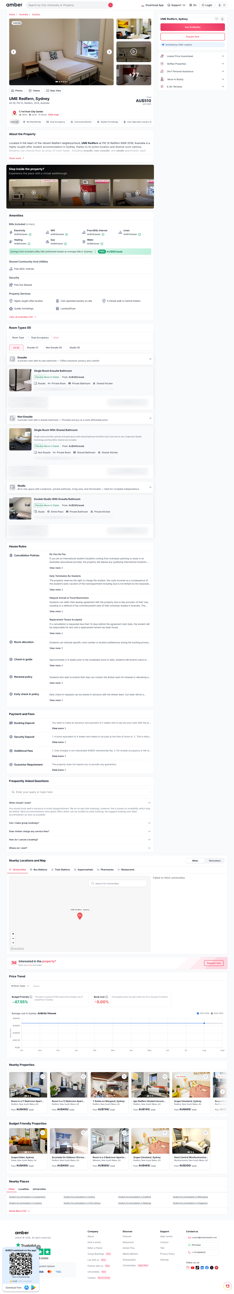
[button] (38, 1247)
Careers (92, 1277)
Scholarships (129, 1265)
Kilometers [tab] (215, 860)
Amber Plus (129, 1247)
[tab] (17, 869)
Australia (23, 14)
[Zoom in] (13, 933)
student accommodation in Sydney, (53, 146)
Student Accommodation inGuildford (134, 1196)
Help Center (166, 1236)
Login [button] (208, 5)
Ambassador (129, 1259)
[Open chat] (228, 1288)
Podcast (127, 1236)
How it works (94, 1242)
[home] (14, 5)
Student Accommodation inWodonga (134, 1202)
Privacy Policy (167, 1253)
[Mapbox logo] (17, 948)
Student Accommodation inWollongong (190, 1196)
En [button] (195, 5)
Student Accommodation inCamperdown (27, 1196)
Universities (93, 1271)
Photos (19, 90)
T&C (162, 1247)
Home (12, 14)
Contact (164, 1242)
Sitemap (164, 1259)
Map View (55, 90)
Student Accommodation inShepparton (190, 1202)
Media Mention (130, 1253)
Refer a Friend (95, 1247)
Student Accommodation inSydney (79, 1196)
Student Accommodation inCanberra (25, 1202)
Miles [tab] (195, 860)
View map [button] (53, 114)
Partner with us (95, 1265)
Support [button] (176, 5)
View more (58, 728)
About (91, 1236)
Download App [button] (155, 5)
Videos (36, 90)
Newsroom (128, 1242)
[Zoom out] (13, 938)
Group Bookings (96, 1253)
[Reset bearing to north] (13, 942)
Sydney (36, 14)
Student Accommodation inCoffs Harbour (82, 1202)
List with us (93, 1259)
